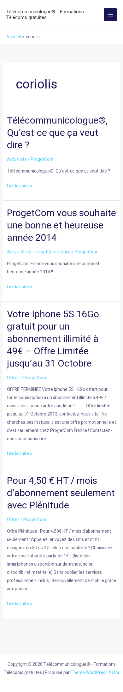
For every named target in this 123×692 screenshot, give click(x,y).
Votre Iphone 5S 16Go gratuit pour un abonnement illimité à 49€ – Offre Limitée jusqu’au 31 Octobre (53, 339)
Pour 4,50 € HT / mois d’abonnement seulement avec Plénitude (61, 493)
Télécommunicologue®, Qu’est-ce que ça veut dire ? (57, 133)
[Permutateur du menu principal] (110, 14)
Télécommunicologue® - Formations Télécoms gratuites (45, 14)
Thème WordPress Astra (95, 672)
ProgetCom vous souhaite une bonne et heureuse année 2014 (61, 225)
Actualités (17, 159)
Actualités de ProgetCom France (39, 252)
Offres (13, 377)
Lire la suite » (19, 185)
